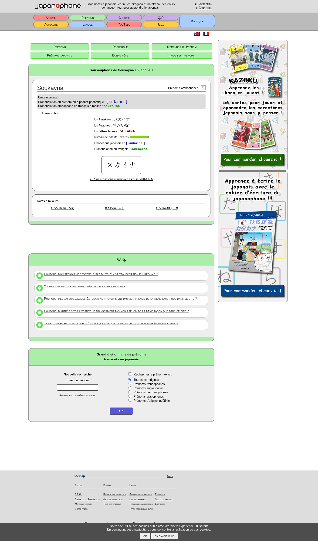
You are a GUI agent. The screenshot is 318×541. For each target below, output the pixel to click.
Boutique (197, 21)
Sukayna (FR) (167, 208)
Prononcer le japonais (140, 494)
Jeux (160, 24)
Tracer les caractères (141, 504)
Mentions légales (83, 504)
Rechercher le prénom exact (153, 374)
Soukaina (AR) (62, 208)
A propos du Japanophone (87, 499)
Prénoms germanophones (151, 392)
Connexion (204, 8)
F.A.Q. (78, 494)
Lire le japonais (137, 499)
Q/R (161, 18)
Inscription (203, 4)
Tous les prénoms (182, 55)
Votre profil (81, 509)
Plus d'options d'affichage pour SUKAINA (121, 179)
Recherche (120, 47)
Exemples (160, 494)
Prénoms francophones (149, 384)
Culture (124, 18)
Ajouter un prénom (112, 499)
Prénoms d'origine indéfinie (152, 400)
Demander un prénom (181, 47)
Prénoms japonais (59, 55)
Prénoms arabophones (149, 396)
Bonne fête (120, 55)
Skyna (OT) (115, 208)
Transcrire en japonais (141, 509)
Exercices (160, 504)
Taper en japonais (164, 499)
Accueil (51, 18)
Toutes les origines (146, 380)
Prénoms (87, 18)
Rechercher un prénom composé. (77, 395)
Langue (87, 24)
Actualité (51, 24)
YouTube (124, 24)
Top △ (170, 476)
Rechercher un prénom (114, 494)
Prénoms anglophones (149, 388)
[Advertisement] (121, 238)
